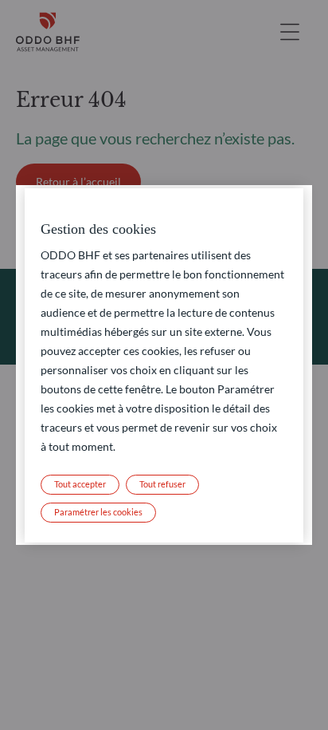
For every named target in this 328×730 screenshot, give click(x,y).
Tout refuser (162, 484)
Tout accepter (80, 484)
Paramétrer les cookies (98, 512)
